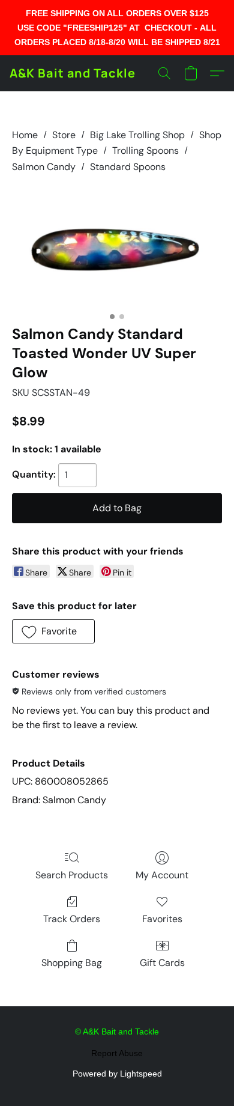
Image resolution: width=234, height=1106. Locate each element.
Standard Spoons (128, 166)
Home (25, 135)
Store (64, 135)
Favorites (162, 919)
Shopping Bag (71, 962)
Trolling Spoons (145, 150)
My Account (162, 875)
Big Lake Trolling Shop (137, 135)
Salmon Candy (44, 166)
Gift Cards (162, 962)
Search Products (71, 875)
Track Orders (71, 919)
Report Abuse (117, 1053)
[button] (73, 73)
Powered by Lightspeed (117, 1073)
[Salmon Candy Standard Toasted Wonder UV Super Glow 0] (117, 247)
